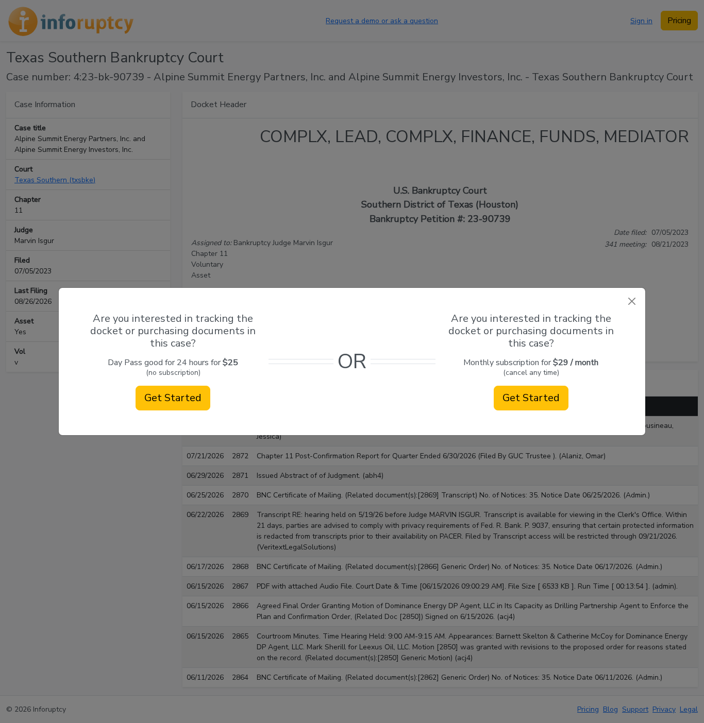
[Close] (631, 301)
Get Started (173, 398)
